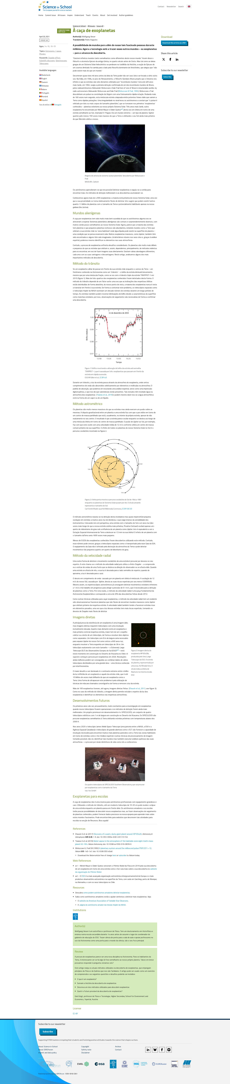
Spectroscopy (61, 60)
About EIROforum (45, 1049)
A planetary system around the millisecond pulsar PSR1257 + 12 (125, 848)
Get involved (112, 15)
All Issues (61, 15)
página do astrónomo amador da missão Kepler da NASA (102, 904)
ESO (83, 876)
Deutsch (44, 82)
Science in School (79, 26)
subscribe (122, 855)
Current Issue (50, 15)
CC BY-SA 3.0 (127, 508)
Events (95, 15)
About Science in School (48, 1046)
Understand (79, 15)
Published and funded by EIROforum (51, 1073)
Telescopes (43, 63)
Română (44, 96)
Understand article (64, 31)
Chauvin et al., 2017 (137, 688)
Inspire (70, 15)
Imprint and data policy (47, 1052)
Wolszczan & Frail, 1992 (128, 91)
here (114, 855)
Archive (118, 1046)
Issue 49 (100, 26)
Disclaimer (85, 1052)
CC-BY (75, 1013)
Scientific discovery (47, 60)
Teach (88, 15)
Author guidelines (126, 15)
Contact (161, 6)
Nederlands (45, 75)
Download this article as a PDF (174, 42)
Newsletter (171, 6)
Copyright (85, 1046)
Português (45, 93)
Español (44, 100)
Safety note (86, 1049)
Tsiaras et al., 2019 (104, 394)
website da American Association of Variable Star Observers (103, 900)
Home (40, 15)
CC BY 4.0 (103, 377)
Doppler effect (54, 57)
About (102, 15)
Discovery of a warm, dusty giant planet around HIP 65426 (118, 834)
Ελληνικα (45, 85)
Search (181, 6)
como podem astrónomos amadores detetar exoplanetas (106, 892)
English (44, 78)
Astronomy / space (53, 51)
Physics (42, 53)
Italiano (44, 89)
